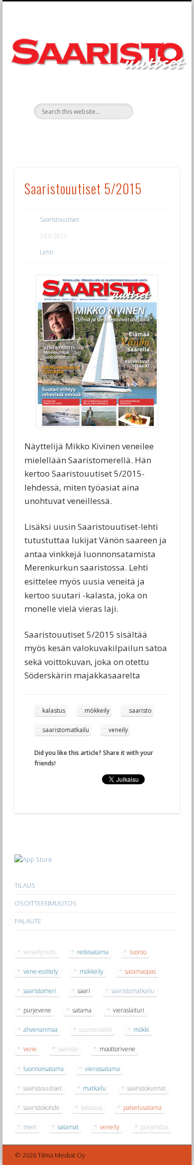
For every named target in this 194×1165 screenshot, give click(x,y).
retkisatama (92, 952)
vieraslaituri (128, 1010)
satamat (68, 1127)
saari (84, 991)
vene (30, 1049)
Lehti (46, 252)
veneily (118, 730)
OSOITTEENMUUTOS (45, 903)
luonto (138, 952)
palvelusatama (142, 1107)
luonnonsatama (43, 1069)
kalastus (53, 710)
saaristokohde (41, 1107)
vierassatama (102, 1069)
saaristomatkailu (65, 730)
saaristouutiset (42, 1088)
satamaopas (140, 971)
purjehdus (154, 1127)
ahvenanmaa (40, 1029)
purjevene (37, 1010)
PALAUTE (27, 920)
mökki (141, 1029)
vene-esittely (40, 971)
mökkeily (97, 710)
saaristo (140, 710)
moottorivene (117, 1049)
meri (29, 1127)
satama (82, 1010)
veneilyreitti (39, 952)
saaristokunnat (146, 1088)
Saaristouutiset (59, 219)
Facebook (95, 136)
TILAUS (24, 885)
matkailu (94, 1088)
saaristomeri (39, 991)
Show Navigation (155, 89)
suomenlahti (95, 1029)
